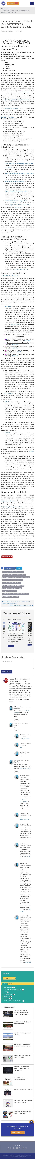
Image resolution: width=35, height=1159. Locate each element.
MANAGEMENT (9, 994)
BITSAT (7, 402)
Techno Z (17, 724)
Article (9, 8)
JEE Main (8, 306)
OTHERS (7, 998)
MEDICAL (7, 996)
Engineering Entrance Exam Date (12, 588)
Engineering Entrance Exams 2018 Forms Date (16, 593)
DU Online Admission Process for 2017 (20, 605)
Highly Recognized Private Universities (16, 100)
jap (21, 747)
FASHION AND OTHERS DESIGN (13, 989)
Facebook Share (9, 568)
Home (3, 8)
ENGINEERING (9, 987)
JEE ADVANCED (15, 324)
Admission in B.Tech (10, 275)
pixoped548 (18, 761)
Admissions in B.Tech (21, 269)
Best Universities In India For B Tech (13, 580)
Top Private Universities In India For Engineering (16, 577)
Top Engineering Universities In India (13, 572)
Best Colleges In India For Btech (12, 582)
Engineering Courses (11, 108)
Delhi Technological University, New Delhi (19, 173)
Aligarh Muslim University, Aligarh (16, 191)
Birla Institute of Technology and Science (19, 163)
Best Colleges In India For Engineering (14, 585)
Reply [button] (11, 702)
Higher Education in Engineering (20, 204)
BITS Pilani (8, 167)
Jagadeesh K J (13, 679)
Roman (22, 776)
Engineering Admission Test (11, 596)
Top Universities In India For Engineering (14, 574)
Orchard (22, 735)
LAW (6, 992)
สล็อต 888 (28, 962)
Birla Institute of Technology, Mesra (16, 201)
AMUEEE (7, 433)
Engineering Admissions (10, 591)
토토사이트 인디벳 (25, 768)
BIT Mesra (14, 203)
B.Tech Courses (24, 92)
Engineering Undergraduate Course (12, 507)
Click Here (27, 340)
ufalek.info (23, 839)
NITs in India (18, 207)
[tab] (5, 983)
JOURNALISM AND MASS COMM (14, 1001)
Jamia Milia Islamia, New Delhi (14, 181)
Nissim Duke (24, 814)
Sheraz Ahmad (19, 707)
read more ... (11, 645)
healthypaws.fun (24, 738)
